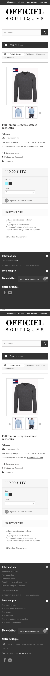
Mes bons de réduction (11, 623)
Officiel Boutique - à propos (13, 586)
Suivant (40, 113)
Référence (6, 134)
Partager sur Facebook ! (14, 157)
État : (4, 138)
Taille (7, 188)
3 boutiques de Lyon (15, 2)
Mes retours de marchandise (13, 609)
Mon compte (9, 271)
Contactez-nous (31, 2)
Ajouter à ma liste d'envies (20, 201)
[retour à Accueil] (4, 54)
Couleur (8, 180)
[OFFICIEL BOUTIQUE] (25, 15)
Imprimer (10, 161)
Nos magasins (8, 575)
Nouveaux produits (10, 572)
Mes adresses (7, 616)
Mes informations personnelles (15, 619)
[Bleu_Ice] (6, 183)
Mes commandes (9, 605)
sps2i (16, 261)
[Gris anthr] (10, 183)
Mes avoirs (6, 612)
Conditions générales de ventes (15, 582)
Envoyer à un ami (13, 153)
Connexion (43, 2)
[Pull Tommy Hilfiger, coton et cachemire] (25, 86)
